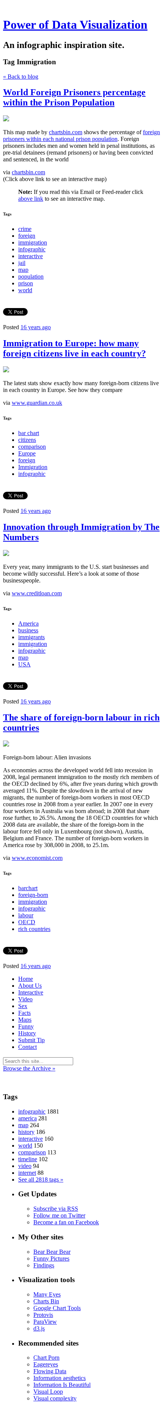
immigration (32, 242)
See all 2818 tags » (40, 1179)
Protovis (43, 1315)
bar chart (28, 433)
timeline (27, 1159)
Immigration (32, 467)
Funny (26, 1026)
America (28, 623)
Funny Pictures (51, 1258)
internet (27, 1172)
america (27, 1118)
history (26, 1132)
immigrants (31, 637)
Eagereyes (45, 1364)
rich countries (34, 929)
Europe (27, 453)
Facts (24, 1013)
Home (25, 979)
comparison (32, 446)
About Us (30, 985)
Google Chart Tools (57, 1308)
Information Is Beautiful (62, 1385)
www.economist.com (37, 858)
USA (24, 664)
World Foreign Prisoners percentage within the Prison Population (74, 97)
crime (24, 229)
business (28, 630)
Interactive (30, 992)
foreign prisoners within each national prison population (81, 135)
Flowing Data (49, 1371)
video (24, 1166)
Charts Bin (46, 1301)
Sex (22, 1006)
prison (25, 283)
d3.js (39, 1328)
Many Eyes (47, 1294)
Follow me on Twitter (59, 1215)
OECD (26, 922)
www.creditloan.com (37, 593)
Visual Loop (48, 1391)
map (23, 269)
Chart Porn (46, 1357)
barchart (28, 888)
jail (21, 263)
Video (25, 999)
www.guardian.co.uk (37, 403)
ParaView (45, 1321)
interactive (30, 256)
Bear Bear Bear (52, 1251)
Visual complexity (55, 1398)
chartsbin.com (65, 132)
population (31, 276)
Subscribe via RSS (55, 1208)
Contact (27, 1047)
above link (30, 198)
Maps (24, 1019)
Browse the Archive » (29, 1068)
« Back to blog (20, 76)
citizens (27, 440)
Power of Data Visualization (75, 24)
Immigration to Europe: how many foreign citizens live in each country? (74, 348)
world (25, 290)
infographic (31, 249)
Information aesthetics (59, 1378)
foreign (26, 235)
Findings (43, 1265)
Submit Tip (31, 1040)
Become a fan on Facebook (66, 1222)
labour (25, 915)
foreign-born (33, 895)
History (27, 1033)
